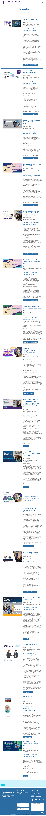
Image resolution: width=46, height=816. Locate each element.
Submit (41, 812)
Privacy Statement (13, 814)
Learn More (40, 781)
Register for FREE (27, 737)
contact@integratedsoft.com (36, 796)
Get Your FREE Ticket (28, 692)
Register (31, 393)
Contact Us (26, 64)
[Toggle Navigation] (42, 2)
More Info (26, 776)
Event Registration (33, 64)
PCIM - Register (33, 591)
